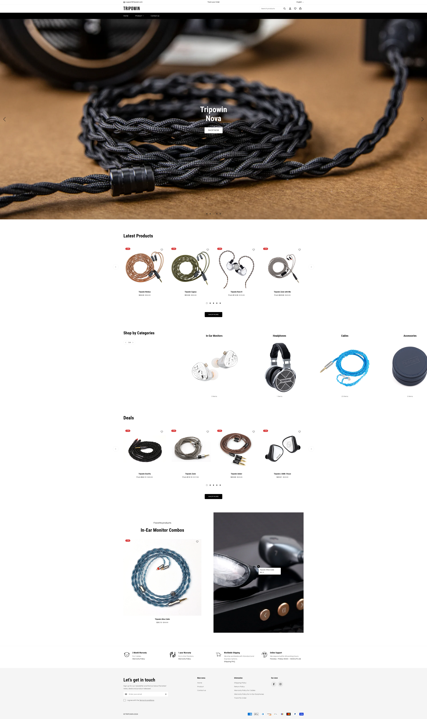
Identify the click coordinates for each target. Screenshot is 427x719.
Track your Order (213, 2)
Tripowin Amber (236, 474)
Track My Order (240, 698)
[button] (300, 8)
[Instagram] (280, 684)
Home (125, 16)
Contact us (155, 16)
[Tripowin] (131, 8)
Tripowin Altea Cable (267, 570)
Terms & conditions (146, 700)
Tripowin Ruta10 (236, 292)
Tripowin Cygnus (190, 292)
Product (138, 16)
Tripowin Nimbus (145, 292)
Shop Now (213, 130)
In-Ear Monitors (214, 335)
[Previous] (4, 119)
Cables (344, 335)
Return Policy (239, 686)
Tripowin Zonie (190, 474)
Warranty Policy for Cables (244, 690)
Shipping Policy (240, 683)
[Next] (422, 119)
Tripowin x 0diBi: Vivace (282, 474)
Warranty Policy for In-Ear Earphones (249, 694)
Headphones (279, 335)
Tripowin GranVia (145, 474)
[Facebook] (273, 684)
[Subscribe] (165, 694)
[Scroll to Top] (422, 706)
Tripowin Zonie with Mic (282, 292)
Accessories (410, 335)
